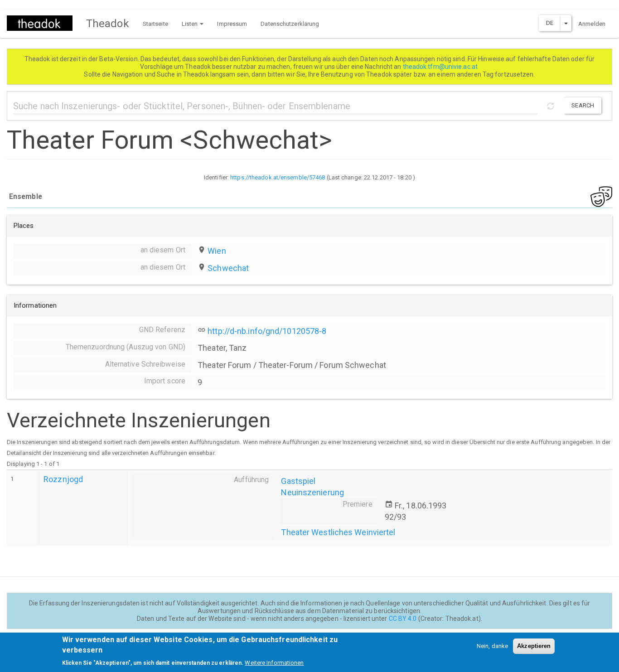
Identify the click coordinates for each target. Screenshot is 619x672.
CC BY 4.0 (403, 618)
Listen (190, 23)
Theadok (107, 23)
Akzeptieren (534, 646)
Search (582, 105)
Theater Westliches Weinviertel (338, 532)
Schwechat (228, 268)
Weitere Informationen (274, 662)
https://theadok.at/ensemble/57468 (277, 177)
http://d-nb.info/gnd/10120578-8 (267, 331)
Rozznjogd (63, 479)
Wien (217, 251)
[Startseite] (43, 23)
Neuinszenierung (312, 492)
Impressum (232, 23)
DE (549, 22)
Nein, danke (492, 646)
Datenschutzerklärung (290, 23)
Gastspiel (298, 481)
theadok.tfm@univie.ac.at (441, 66)
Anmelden (591, 23)
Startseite (155, 23)
